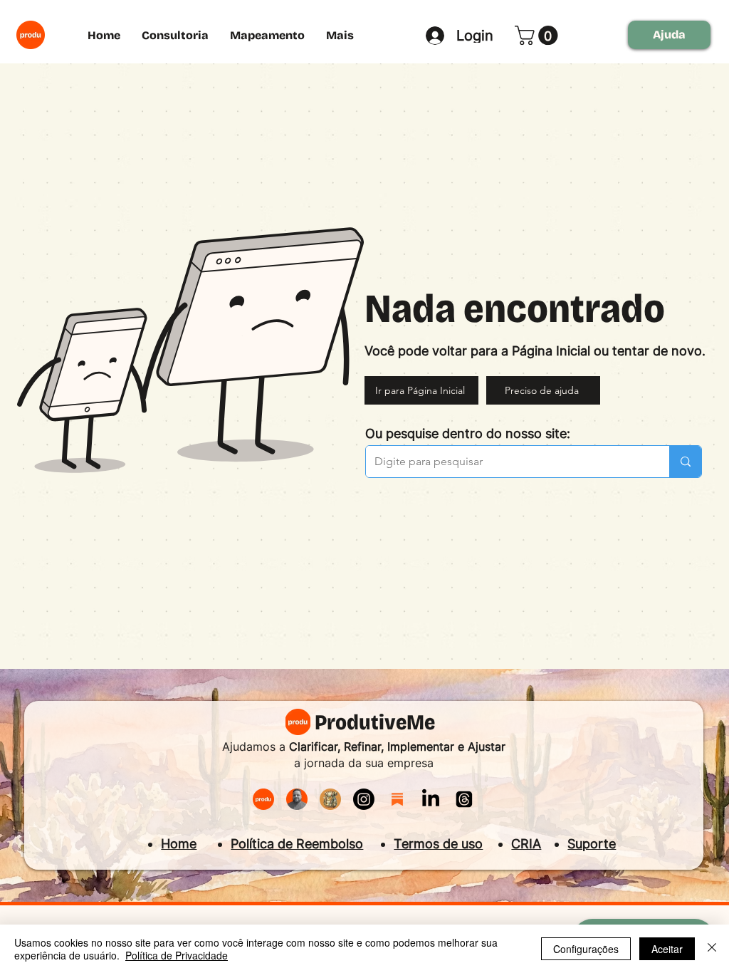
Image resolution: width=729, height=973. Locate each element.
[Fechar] (711, 949)
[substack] (397, 799)
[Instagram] (363, 799)
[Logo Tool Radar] (330, 799)
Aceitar (667, 949)
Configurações (586, 949)
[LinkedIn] (430, 799)
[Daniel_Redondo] (297, 799)
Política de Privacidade (176, 955)
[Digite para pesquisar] (685, 461)
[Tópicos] (464, 799)
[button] (538, 35)
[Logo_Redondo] (263, 799)
